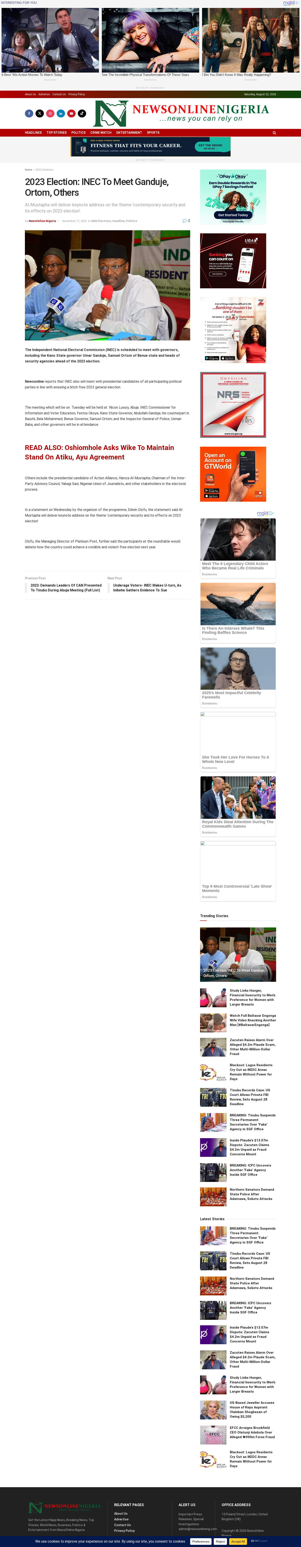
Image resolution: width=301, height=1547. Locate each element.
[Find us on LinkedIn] (61, 113)
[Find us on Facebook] (29, 113)
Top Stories (56, 132)
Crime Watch (100, 132)
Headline (118, 221)
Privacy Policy (77, 94)
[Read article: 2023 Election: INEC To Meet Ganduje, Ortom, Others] (238, 954)
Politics (78, 132)
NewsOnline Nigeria (42, 221)
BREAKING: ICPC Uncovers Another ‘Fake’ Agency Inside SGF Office (250, 1170)
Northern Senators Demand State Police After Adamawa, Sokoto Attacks (252, 1194)
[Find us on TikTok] (82, 113)
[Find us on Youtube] (71, 113)
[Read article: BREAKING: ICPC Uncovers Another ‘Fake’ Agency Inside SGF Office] (213, 1172)
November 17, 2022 (74, 221)
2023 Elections (44, 169)
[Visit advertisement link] (150, 147)
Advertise (44, 94)
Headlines (33, 132)
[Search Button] (274, 133)
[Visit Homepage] (181, 114)
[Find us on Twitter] (39, 113)
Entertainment (129, 132)
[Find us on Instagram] (50, 113)
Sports (153, 132)
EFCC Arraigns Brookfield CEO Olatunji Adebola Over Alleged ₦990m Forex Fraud (252, 1432)
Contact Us (59, 94)
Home (28, 169)
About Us (30, 94)
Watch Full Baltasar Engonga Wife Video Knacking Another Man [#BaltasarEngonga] (253, 1020)
